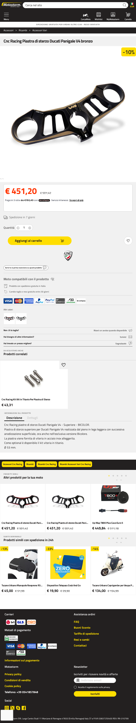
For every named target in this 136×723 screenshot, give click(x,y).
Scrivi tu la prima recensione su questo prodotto (23, 267)
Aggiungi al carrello (28, 240)
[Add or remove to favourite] (128, 240)
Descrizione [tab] (14, 417)
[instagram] (7, 708)
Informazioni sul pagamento (22, 660)
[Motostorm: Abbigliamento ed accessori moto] (12, 5)
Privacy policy (13, 674)
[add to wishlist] (63, 365)
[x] (12, 708)
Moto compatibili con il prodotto (26, 279)
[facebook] (24, 708)
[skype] (18, 708)
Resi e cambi (81, 639)
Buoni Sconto (82, 627)
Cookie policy (13, 686)
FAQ (76, 622)
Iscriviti (95, 694)
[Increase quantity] (29, 227)
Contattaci (80, 645)
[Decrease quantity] (18, 227)
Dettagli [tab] (32, 417)
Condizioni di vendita (17, 680)
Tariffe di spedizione (86, 633)
